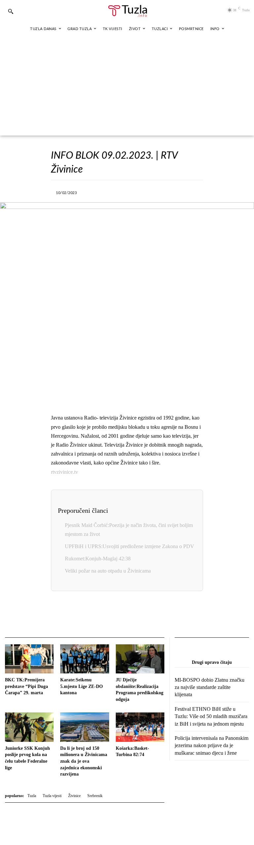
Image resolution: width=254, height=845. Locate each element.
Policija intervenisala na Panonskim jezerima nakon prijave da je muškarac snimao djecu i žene (211, 745)
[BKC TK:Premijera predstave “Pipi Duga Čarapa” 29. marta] (29, 658)
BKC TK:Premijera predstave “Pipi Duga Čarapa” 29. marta (26, 686)
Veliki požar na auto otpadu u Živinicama (108, 571)
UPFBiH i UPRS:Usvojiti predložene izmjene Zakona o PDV (129, 546)
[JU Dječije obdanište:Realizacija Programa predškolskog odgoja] (140, 658)
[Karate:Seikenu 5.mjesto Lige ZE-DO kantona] (84, 658)
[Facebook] (98, 191)
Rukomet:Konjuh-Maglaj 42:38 (98, 558)
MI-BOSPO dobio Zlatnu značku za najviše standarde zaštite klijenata (209, 687)
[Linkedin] (158, 191)
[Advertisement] (127, 86)
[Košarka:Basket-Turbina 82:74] (140, 727)
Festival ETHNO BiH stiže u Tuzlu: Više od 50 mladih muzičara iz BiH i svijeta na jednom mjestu (211, 716)
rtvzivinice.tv (64, 472)
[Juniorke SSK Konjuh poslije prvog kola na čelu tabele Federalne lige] (29, 727)
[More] (189, 191)
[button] (11, 11)
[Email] (164, 615)
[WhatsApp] (143, 191)
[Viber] (128, 191)
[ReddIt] (148, 615)
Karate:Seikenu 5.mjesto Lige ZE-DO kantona (81, 686)
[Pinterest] (174, 191)
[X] (113, 191)
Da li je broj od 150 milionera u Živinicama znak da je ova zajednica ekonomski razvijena (83, 761)
